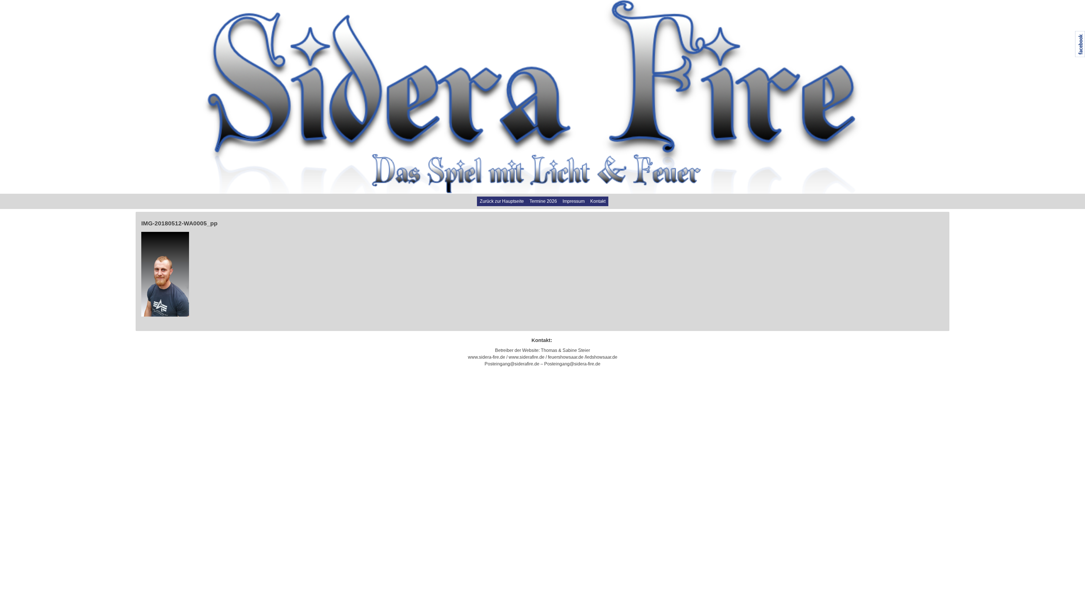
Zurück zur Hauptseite (502, 201)
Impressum (574, 201)
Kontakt (598, 201)
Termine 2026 (543, 201)
